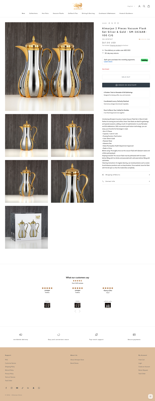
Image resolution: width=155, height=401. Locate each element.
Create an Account (144, 367)
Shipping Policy (10, 367)
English (130, 6)
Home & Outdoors (126, 13)
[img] (77, 280)
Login (140, 363)
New (23, 13)
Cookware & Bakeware (107, 13)
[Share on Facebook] (109, 23)
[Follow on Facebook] (6, 388)
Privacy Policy (9, 374)
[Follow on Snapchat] (33, 388)
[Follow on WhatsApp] (39, 388)
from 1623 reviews (77, 283)
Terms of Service (10, 377)
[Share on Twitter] (112, 23)
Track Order (8, 380)
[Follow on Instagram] (12, 388)
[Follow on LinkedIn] (28, 388)
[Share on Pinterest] (115, 23)
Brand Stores (74, 363)
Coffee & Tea (73, 13)
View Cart (141, 360)
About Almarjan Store (77, 360)
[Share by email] (118, 23)
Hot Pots (45, 13)
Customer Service (10, 363)
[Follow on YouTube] (17, 388)
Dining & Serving (88, 13)
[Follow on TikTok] (23, 388)
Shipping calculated (115, 45)
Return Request (143, 370)
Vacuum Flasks (58, 13)
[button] (75, 311)
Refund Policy (9, 370)
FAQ (6, 360)
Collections (33, 13)
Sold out (126, 77)
